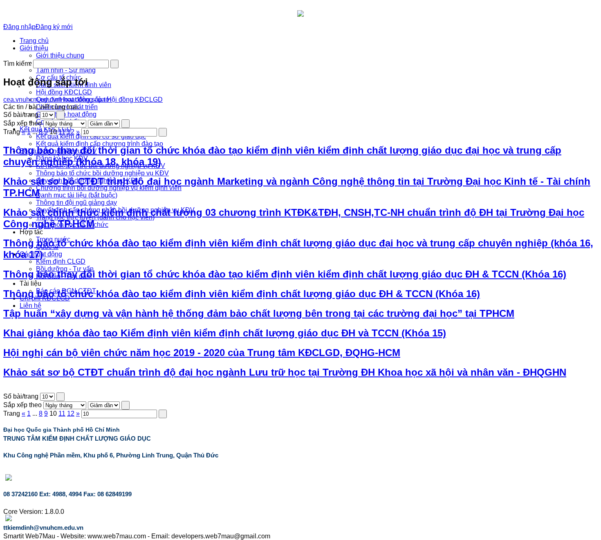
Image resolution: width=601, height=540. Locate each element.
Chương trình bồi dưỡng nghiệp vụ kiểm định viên (109, 187)
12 (70, 131)
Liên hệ (30, 305)
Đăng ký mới (54, 26)
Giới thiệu (34, 48)
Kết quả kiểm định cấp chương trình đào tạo (99, 143)
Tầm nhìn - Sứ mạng (66, 70)
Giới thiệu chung (60, 55)
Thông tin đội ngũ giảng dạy (76, 202)
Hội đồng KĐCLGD (64, 92)
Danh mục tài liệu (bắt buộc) (76, 195)
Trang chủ (34, 40)
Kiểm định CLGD (60, 261)
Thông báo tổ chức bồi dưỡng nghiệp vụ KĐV (102, 173)
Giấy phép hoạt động (66, 114)
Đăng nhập (19, 26)
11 (61, 131)
